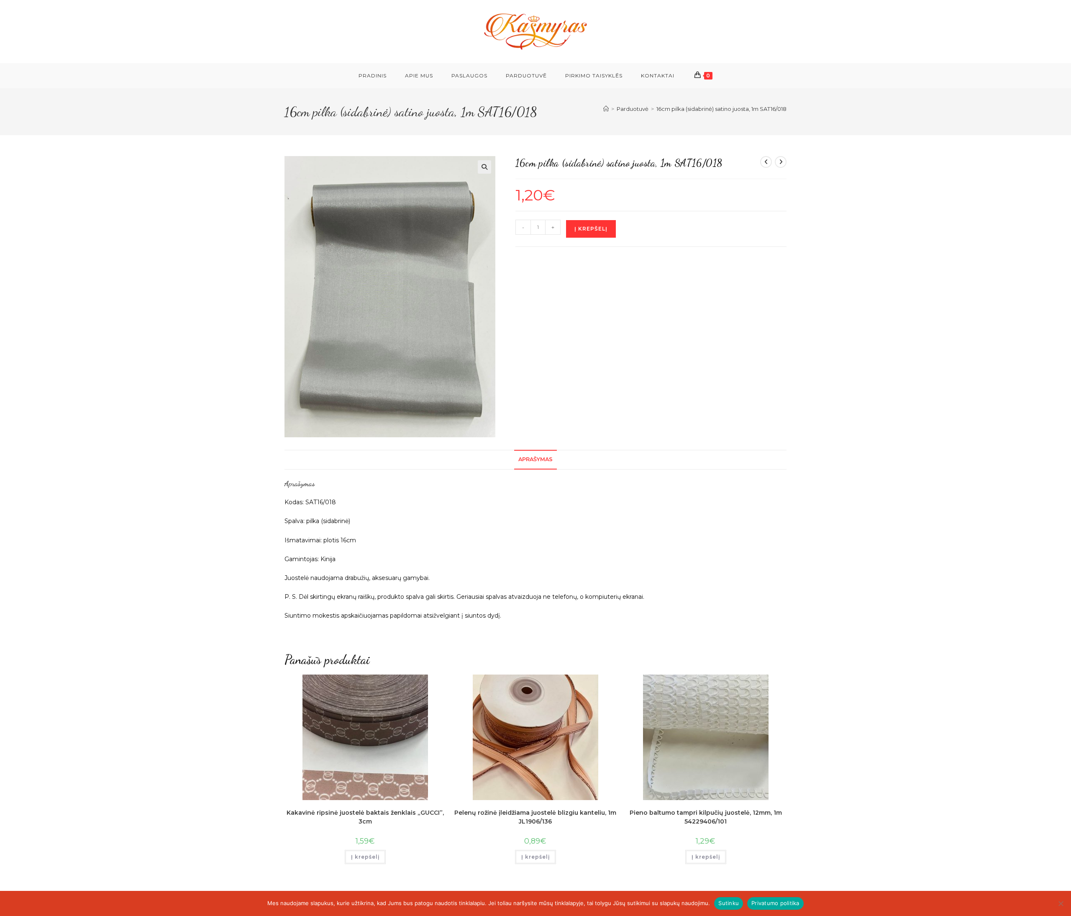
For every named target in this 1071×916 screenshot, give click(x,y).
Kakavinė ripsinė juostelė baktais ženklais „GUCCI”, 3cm (365, 817)
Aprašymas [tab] (535, 459)
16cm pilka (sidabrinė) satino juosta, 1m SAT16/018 (721, 108)
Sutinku (728, 903)
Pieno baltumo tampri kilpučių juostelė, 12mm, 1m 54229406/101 (706, 817)
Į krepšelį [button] (365, 857)
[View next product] (781, 162)
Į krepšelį (590, 229)
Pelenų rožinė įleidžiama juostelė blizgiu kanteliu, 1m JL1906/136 (535, 817)
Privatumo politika (775, 903)
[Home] (606, 108)
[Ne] (1060, 903)
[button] (484, 167)
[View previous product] (766, 162)
